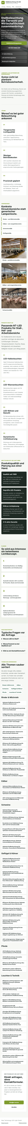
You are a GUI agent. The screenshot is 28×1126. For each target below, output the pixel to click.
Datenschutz (23, 1123)
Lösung (3, 6)
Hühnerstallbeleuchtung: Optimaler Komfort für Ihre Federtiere (13, 885)
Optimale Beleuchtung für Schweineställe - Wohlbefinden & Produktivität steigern (12, 811)
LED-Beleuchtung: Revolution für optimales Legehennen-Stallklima (12, 909)
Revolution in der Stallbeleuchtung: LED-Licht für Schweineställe (13, 823)
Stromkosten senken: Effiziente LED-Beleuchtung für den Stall (13, 1056)
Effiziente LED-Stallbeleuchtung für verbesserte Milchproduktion (13, 738)
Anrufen (14, 1107)
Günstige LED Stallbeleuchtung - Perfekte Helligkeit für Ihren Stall (12, 1018)
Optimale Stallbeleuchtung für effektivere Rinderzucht (11, 703)
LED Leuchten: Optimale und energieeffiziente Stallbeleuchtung (13, 994)
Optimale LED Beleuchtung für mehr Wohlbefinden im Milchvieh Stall (13, 726)
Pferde (4, 692)
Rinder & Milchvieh (8, 685)
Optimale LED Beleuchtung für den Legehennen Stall (13, 928)
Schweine (5, 688)
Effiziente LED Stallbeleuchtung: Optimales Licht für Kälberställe (12, 792)
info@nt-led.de (14, 1102)
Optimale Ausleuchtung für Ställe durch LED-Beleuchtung (12, 988)
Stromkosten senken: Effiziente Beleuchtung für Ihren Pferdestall (12, 969)
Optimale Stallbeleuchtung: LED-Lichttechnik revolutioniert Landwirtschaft (12, 1036)
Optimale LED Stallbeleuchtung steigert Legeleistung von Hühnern (13, 934)
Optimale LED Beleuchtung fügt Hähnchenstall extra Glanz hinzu (12, 891)
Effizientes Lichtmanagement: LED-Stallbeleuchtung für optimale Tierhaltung (13, 982)
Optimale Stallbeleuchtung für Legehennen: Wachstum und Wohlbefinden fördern (11, 860)
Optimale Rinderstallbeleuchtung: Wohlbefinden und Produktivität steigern (12, 750)
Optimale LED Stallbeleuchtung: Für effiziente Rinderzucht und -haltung (13, 763)
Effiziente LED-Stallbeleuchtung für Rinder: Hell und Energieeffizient (13, 744)
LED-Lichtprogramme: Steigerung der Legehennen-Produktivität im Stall (13, 939)
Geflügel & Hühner (16, 688)
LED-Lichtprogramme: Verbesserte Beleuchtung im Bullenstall (13, 732)
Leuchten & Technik (15, 692)
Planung (9, 6)
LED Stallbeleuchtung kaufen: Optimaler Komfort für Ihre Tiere (12, 1024)
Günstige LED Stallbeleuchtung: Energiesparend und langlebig (12, 1012)
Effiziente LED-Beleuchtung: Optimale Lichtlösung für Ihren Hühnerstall (14, 903)
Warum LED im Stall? (11, 639)
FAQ (13, 6)
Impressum (18, 6)
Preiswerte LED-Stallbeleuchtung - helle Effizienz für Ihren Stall (13, 1043)
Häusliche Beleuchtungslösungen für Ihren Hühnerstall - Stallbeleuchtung (13, 879)
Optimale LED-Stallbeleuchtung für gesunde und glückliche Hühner (13, 915)
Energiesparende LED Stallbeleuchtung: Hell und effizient (13, 1006)
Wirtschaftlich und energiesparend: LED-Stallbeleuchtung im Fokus (13, 1062)
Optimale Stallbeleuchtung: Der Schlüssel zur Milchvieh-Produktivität (14, 769)
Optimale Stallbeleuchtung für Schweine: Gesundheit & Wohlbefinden (14, 847)
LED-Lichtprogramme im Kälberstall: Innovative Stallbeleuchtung (13, 798)
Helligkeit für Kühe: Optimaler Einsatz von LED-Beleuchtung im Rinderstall (13, 714)
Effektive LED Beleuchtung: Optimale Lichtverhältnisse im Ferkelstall (13, 818)
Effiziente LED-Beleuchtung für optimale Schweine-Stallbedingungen (14, 835)
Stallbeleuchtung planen (14, 43)
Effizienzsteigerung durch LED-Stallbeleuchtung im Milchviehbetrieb (13, 757)
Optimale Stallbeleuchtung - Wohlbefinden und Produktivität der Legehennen (13, 873)
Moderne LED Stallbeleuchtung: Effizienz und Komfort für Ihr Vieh (12, 1000)
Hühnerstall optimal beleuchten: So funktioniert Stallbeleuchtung (13, 866)
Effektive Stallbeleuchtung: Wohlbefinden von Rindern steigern (13, 774)
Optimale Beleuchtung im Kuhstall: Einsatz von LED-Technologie (13, 720)
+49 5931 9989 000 (14, 48)
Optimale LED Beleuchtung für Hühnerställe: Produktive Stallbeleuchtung (11, 921)
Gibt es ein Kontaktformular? (14, 651)
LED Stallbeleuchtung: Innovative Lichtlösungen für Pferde (12, 957)
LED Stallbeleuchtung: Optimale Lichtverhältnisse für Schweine (12, 841)
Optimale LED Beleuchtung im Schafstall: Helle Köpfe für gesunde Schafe (13, 1049)
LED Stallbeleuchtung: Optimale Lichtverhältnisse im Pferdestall (12, 951)
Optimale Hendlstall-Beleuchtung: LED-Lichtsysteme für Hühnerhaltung (13, 897)
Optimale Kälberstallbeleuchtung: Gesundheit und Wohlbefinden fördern (14, 786)
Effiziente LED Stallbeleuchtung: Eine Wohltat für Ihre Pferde (13, 963)
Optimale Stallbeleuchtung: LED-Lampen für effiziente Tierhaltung (12, 1029)
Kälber (19, 685)
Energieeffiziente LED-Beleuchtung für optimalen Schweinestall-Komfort (14, 829)
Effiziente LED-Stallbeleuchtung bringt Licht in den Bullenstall (14, 709)
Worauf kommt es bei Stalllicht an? (10, 645)
